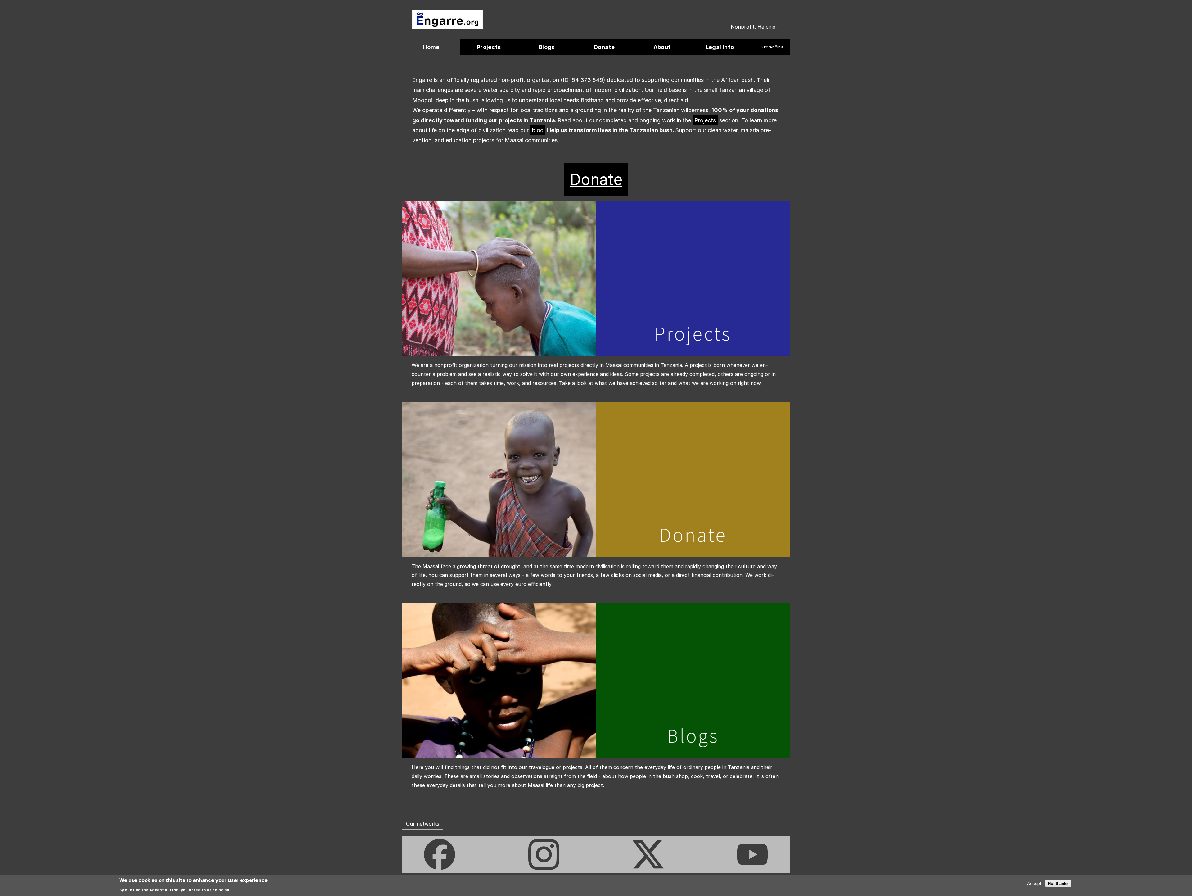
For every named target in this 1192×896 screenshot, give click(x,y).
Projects (705, 120)
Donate (596, 179)
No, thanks (1058, 883)
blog (538, 130)
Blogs (693, 735)
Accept (1034, 882)
